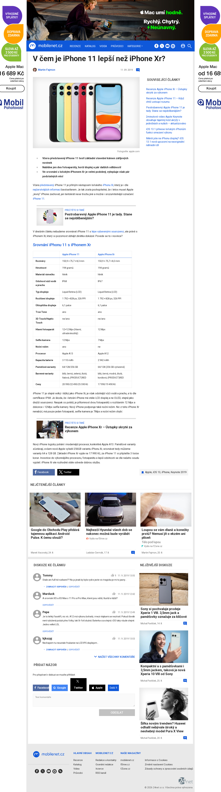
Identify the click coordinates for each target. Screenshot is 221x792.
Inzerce (100, 768)
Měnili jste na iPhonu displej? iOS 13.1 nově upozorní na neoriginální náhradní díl (165, 142)
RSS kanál (101, 772)
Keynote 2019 (179, 472)
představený (47, 185)
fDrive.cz (125, 764)
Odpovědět (74, 587)
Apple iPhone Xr (106, 254)
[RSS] (60, 772)
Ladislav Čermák (94, 552)
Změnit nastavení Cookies (159, 764)
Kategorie (134, 46)
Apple (148, 472)
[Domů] (45, 45)
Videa (103, 46)
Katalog (90, 46)
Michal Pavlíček (148, 623)
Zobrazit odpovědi (56, 587)
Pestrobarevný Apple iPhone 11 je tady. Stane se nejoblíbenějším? (165, 109)
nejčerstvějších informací (47, 189)
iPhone (166, 472)
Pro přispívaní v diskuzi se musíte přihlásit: (54, 674)
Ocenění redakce (104, 764)
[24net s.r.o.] (186, 783)
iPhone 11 (38, 198)
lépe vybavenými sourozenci (108, 231)
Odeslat (117, 712)
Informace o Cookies (156, 760)
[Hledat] (189, 46)
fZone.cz (125, 768)
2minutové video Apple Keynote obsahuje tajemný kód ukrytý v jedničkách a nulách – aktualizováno (166, 120)
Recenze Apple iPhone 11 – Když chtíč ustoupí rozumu (165, 100)
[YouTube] (167, 46)
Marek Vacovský (39, 552)
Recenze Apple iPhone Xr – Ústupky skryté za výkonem (166, 91)
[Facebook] (156, 46)
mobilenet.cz (127, 760)
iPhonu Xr (108, 185)
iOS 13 (156, 472)
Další (113, 687)
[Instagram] (173, 46)
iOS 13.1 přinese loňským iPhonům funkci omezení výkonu (166, 131)
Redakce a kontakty (106, 760)
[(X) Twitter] (162, 46)
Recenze (75, 46)
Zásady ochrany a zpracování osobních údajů (169, 768)
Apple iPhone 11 (70, 254)
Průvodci (117, 46)
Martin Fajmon (149, 552)
